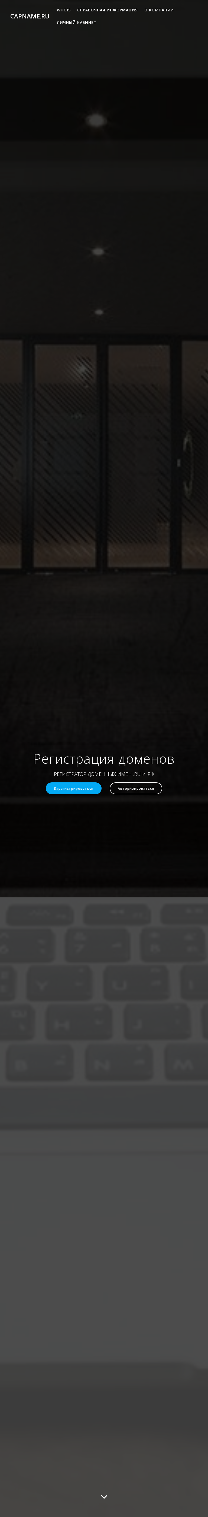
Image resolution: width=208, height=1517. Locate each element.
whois (64, 9)
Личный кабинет (77, 22)
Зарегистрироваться (73, 788)
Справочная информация (107, 9)
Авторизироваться (136, 788)
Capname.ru (30, 16)
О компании (159, 9)
